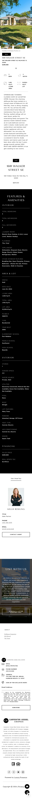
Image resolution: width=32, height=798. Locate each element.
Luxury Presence (20, 777)
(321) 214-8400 (10, 671)
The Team (7, 638)
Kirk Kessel (7, 636)
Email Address (7, 687)
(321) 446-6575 (7, 522)
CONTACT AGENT (16, 534)
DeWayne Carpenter (10, 634)
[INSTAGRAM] (13, 772)
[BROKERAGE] (23, 772)
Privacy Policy (14, 701)
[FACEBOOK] (9, 772)
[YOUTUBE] (18, 772)
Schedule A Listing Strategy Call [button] (16, 612)
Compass (26, 729)
